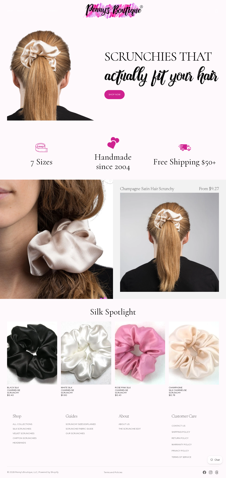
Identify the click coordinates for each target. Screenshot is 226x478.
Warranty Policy (182, 444)
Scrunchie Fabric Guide (79, 428)
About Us (124, 424)
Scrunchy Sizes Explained (81, 424)
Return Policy (180, 438)
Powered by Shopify (48, 472)
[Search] (201, 11)
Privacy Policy (180, 450)
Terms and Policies (113, 472)
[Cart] (216, 11)
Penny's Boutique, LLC (26, 472)
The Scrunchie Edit (130, 428)
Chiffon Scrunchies (24, 438)
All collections (22, 424)
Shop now (114, 94)
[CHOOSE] (213, 286)
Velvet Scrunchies (23, 433)
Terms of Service (181, 457)
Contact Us (178, 425)
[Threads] (217, 472)
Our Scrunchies (75, 433)
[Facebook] (204, 472)
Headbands (19, 442)
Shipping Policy (181, 432)
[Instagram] (211, 472)
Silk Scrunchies (22, 428)
